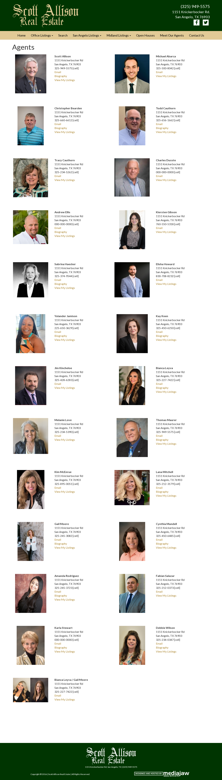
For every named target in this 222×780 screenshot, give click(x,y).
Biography (60, 76)
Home (21, 35)
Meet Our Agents (172, 35)
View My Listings (64, 80)
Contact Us (196, 35)
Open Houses (145, 35)
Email (57, 72)
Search (63, 35)
